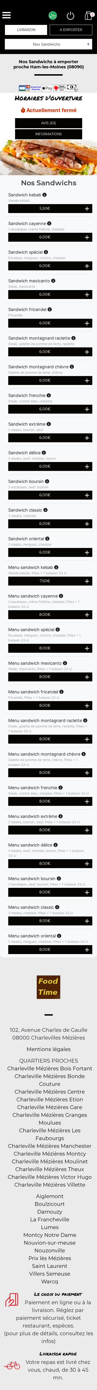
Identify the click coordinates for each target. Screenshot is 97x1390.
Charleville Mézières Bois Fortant (49, 1068)
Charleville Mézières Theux (49, 1169)
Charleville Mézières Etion (49, 1099)
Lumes (50, 1227)
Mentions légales (49, 1049)
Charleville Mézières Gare (49, 1107)
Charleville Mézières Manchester (50, 1146)
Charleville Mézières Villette (49, 1185)
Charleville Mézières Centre (50, 1092)
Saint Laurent (49, 1266)
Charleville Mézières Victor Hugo (50, 1177)
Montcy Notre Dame (49, 1235)
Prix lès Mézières (49, 1258)
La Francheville (49, 1219)
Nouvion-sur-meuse (50, 1243)
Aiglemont (50, 1196)
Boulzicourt (50, 1204)
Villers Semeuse (49, 1274)
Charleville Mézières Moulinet (50, 1161)
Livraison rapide (58, 1353)
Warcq (49, 1281)
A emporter (71, 30)
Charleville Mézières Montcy (50, 1154)
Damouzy (49, 1212)
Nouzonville (49, 1250)
